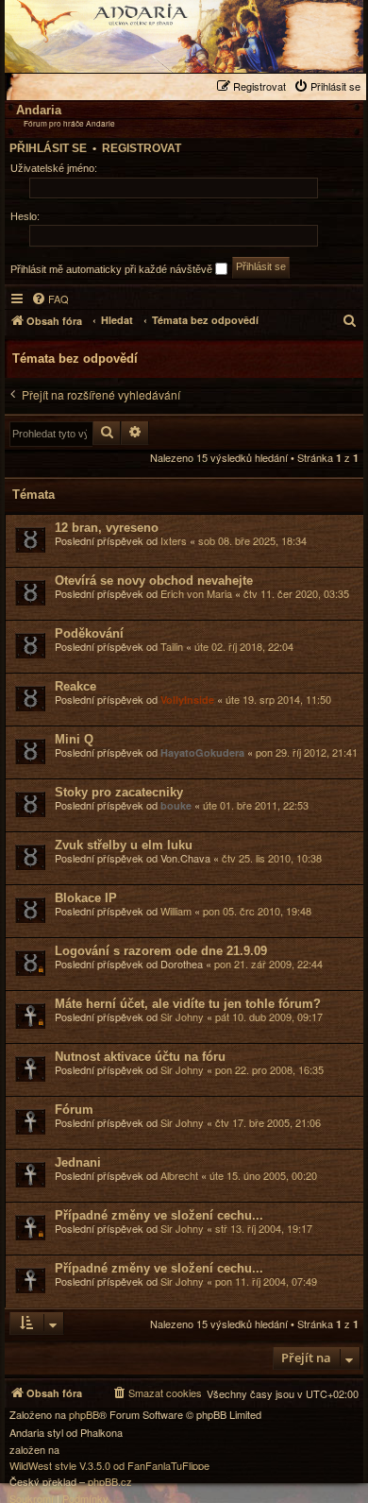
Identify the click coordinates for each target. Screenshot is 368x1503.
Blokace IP (86, 898)
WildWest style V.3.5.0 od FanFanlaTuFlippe (109, 1465)
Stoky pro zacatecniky (119, 792)
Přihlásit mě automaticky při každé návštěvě (112, 269)
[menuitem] (329, 86)
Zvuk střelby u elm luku (123, 845)
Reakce (75, 686)
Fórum (74, 1109)
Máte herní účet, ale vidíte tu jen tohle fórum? (188, 1004)
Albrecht (179, 1175)
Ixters (173, 540)
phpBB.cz (110, 1481)
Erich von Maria (196, 593)
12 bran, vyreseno (107, 528)
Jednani (78, 1162)
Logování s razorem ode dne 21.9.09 (161, 951)
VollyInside (187, 699)
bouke (176, 805)
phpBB (84, 1414)
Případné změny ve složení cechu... (159, 1215)
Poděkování (89, 633)
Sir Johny (182, 1016)
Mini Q (74, 739)
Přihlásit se (48, 148)
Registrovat (141, 148)
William (176, 910)
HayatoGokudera (202, 752)
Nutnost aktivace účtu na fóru (140, 1057)
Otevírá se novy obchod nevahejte (154, 580)
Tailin (171, 646)
